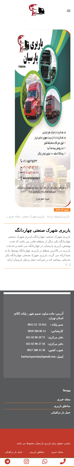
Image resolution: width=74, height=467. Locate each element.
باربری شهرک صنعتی (33, 216)
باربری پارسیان (62, 216)
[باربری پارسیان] (37, 10)
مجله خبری (14, 216)
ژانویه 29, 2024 (62, 210)
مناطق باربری (62, 406)
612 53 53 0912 (37, 324)
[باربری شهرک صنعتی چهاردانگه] (37, 118)
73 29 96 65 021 (35, 337)
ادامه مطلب (63, 273)
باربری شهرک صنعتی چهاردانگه (42, 230)
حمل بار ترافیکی (60, 412)
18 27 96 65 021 (35, 343)
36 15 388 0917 (36, 350)
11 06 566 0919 (37, 331)
